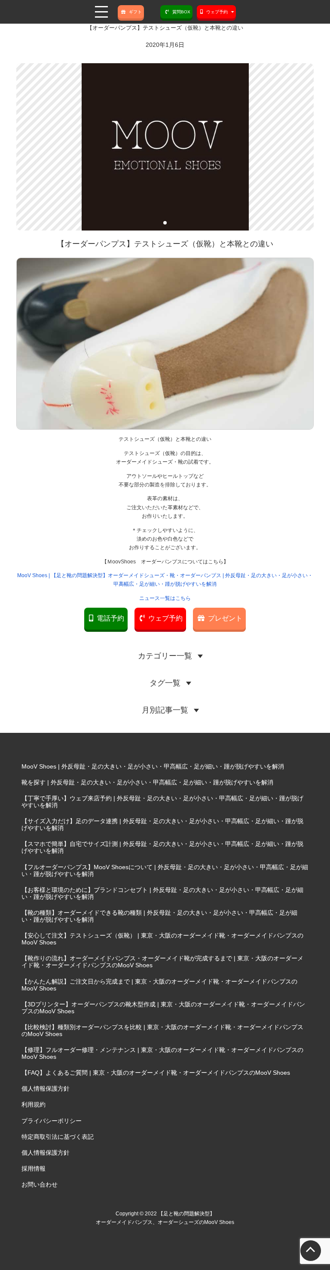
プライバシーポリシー (51, 1120)
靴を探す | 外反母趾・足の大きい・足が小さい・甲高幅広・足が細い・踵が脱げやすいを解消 (147, 782)
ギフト (135, 11)
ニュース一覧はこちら (165, 598)
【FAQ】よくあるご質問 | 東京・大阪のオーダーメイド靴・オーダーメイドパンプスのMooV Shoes (155, 1072)
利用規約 (33, 1104)
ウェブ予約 (165, 618)
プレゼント (225, 618)
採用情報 (33, 1168)
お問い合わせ (39, 1184)
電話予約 (110, 618)
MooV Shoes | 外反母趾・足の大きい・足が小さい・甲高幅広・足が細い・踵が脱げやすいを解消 (152, 766)
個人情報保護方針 (45, 1088)
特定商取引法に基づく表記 (57, 1136)
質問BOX (181, 11)
